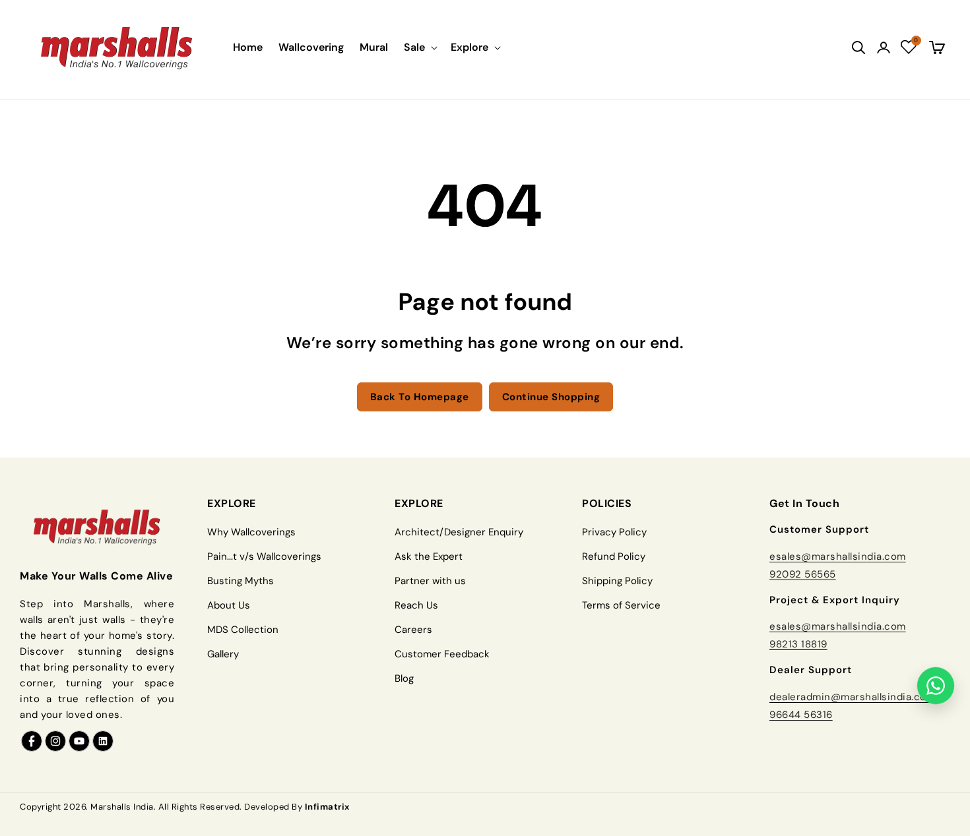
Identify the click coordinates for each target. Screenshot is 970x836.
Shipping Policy (617, 580)
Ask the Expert (429, 556)
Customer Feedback (442, 654)
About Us (228, 605)
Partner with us (430, 580)
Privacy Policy (614, 532)
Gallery (223, 654)
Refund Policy (613, 556)
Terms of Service (621, 605)
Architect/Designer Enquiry (459, 532)
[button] (419, 47)
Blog (404, 678)
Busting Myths (240, 580)
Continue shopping (551, 396)
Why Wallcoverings (251, 532)
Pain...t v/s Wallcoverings (264, 556)
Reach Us (416, 605)
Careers (413, 629)
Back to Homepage (419, 396)
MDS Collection (242, 629)
